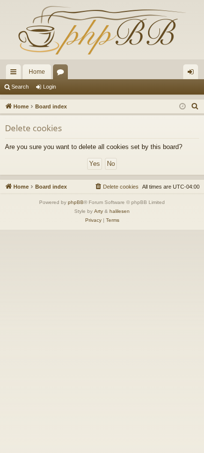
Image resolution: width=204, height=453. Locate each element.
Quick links (15, 73)
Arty (98, 211)
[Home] (102, 29)
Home (37, 71)
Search (20, 87)
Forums (62, 73)
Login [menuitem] (192, 73)
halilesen (119, 211)
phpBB (76, 202)
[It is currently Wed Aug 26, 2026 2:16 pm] (182, 106)
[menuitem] (195, 106)
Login (49, 87)
